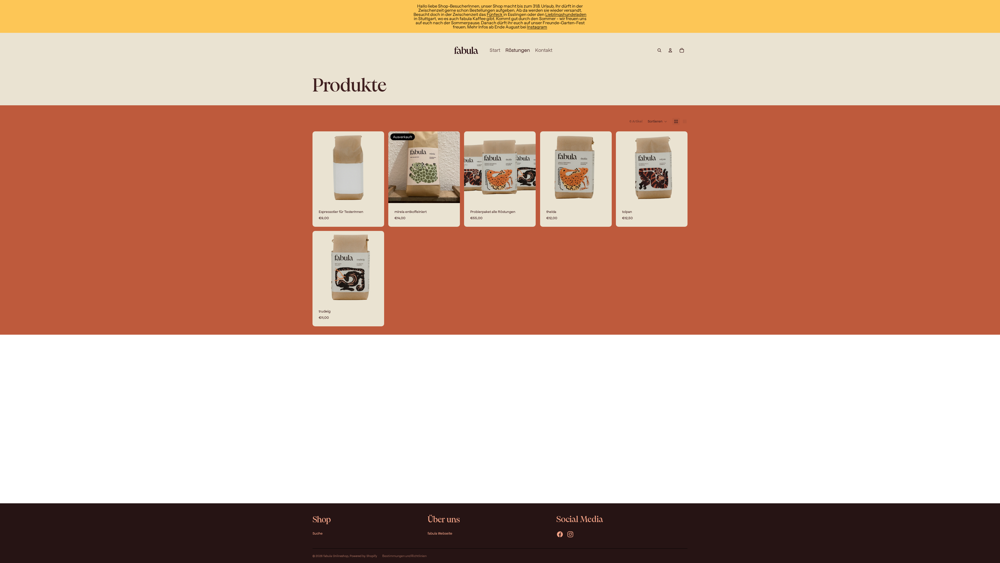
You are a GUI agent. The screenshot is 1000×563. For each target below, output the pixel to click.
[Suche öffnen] (659, 50)
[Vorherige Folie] (548, 167)
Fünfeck (495, 14)
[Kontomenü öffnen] (670, 50)
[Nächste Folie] (604, 167)
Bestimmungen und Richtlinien (404, 556)
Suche (317, 533)
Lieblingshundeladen (565, 14)
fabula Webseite (440, 533)
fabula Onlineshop (335, 556)
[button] (657, 121)
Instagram (537, 26)
